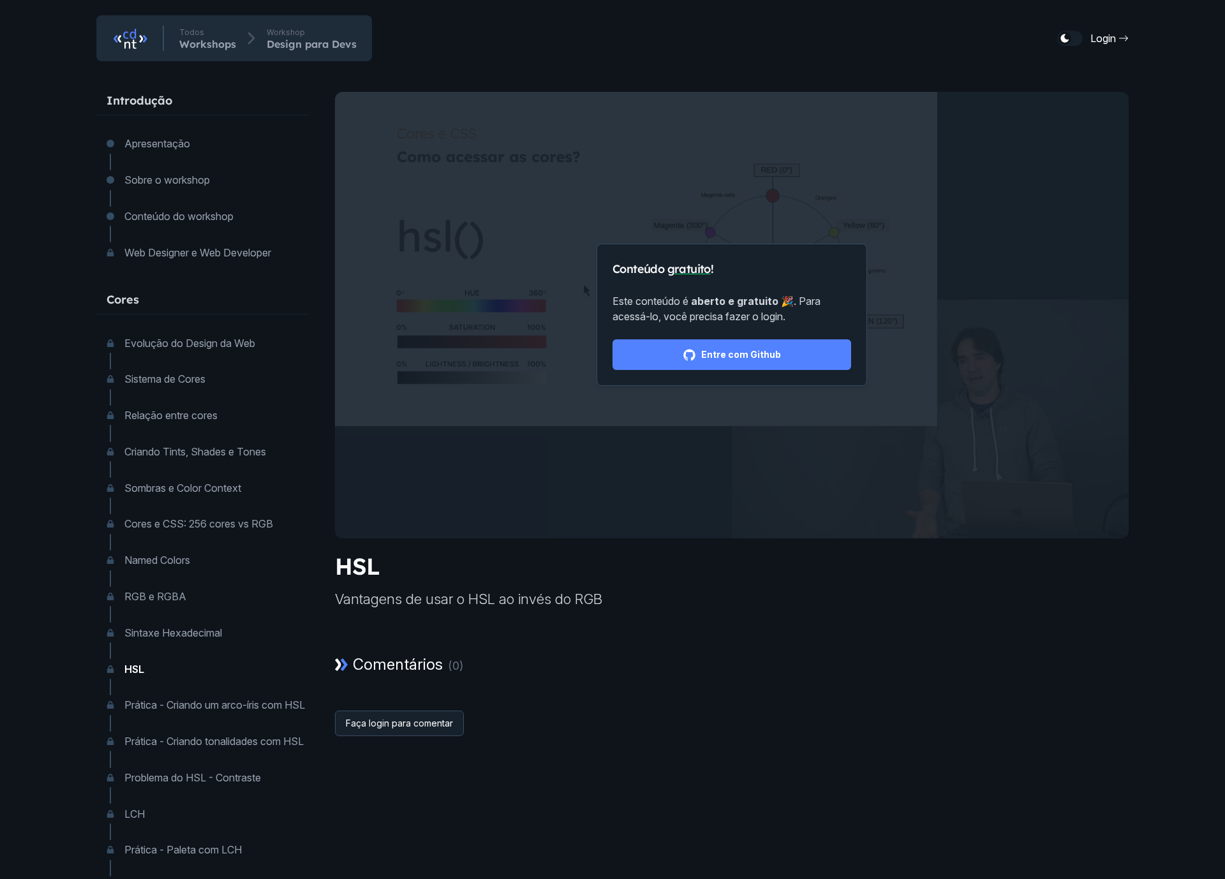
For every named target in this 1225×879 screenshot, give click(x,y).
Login (1103, 38)
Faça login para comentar (399, 723)
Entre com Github (741, 354)
